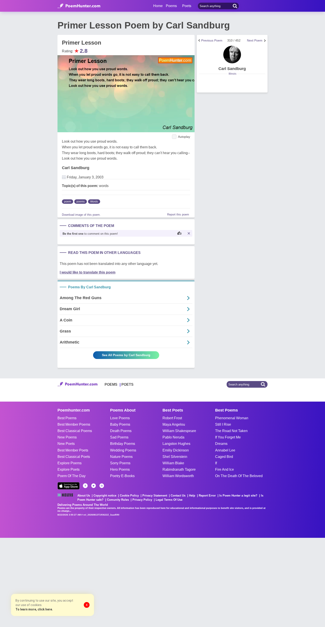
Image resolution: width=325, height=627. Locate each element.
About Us (83, 495)
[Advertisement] (66, 582)
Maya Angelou (173, 424)
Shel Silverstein (174, 457)
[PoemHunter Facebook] (85, 485)
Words (94, 201)
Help (192, 495)
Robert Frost (172, 418)
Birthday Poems (122, 444)
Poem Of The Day (71, 476)
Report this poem (178, 214)
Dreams (221, 444)
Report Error (207, 495)
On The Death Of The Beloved (239, 476)
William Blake (173, 463)
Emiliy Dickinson (175, 450)
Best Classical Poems (74, 431)
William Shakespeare (179, 431)
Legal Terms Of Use (169, 499)
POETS (127, 384)
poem (67, 201)
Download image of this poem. (81, 214)
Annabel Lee (225, 450)
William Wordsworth (178, 476)
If (216, 463)
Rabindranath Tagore (179, 469)
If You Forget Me (228, 437)
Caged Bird (224, 457)
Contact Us (178, 495)
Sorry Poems (120, 463)
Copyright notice (105, 495)
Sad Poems (119, 437)
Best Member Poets (72, 450)
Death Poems (121, 431)
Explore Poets (68, 469)
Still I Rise (223, 424)
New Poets (66, 444)
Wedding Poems (123, 450)
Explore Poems (69, 463)
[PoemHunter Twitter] (93, 485)
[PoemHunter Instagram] (101, 485)
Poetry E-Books (122, 476)
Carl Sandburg (75, 168)
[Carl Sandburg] (232, 54)
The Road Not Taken (231, 431)
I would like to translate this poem (87, 272)
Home (158, 6)
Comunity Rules (118, 499)
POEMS (111, 384)
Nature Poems (121, 457)
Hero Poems (120, 469)
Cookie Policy (129, 495)
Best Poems (66, 418)
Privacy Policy (142, 499)
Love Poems (120, 418)
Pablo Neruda (173, 437)
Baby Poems (120, 424)
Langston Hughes (176, 444)
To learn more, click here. (34, 609)
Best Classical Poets (73, 457)
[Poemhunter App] (68, 485)
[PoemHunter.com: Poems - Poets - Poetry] (78, 6)
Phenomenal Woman (231, 418)
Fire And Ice (224, 469)
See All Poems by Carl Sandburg (126, 355)
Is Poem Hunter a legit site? (238, 495)
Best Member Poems (73, 424)
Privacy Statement (154, 495)
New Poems (67, 437)
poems (80, 201)
